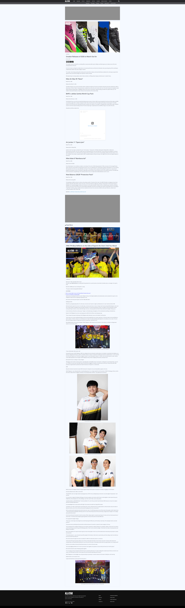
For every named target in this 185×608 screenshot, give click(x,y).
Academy (98, 1)
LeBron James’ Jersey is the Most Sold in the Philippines (92, 236)
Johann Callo (68, 59)
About (100, 595)
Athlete (83, 1)
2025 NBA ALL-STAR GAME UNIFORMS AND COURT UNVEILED (110, 236)
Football (97, 3)
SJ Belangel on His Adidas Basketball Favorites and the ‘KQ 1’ (73, 236)
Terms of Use (112, 601)
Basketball (88, 3)
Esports (102, 3)
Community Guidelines (114, 595)
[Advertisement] (92, 13)
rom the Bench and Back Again (73, 294)
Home (74, 1)
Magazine (78, 1)
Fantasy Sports (113, 3)
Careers (100, 599)
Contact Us (100, 601)
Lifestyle (93, 1)
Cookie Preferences (113, 599)
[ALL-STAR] (67, 1)
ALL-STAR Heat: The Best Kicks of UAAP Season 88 (77, 191)
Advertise (100, 597)
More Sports (107, 3)
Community (88, 1)
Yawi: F (67, 294)
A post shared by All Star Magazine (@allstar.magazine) (92, 138)
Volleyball (93, 3)
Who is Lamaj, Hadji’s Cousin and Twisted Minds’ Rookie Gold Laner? (78, 293)
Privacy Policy (112, 597)
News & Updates (104, 1)
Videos (110, 1)
